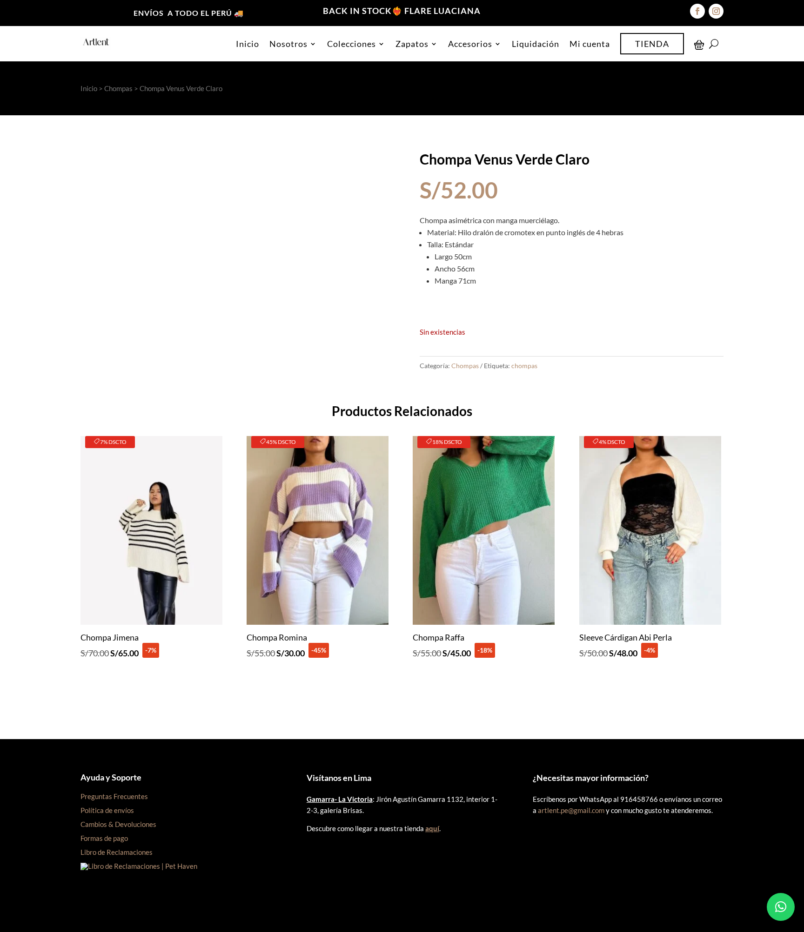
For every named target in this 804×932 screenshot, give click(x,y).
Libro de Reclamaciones (116, 852)
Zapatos (412, 44)
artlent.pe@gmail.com (571, 810)
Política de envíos (107, 810)
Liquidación (535, 44)
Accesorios (470, 44)
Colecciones (351, 44)
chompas (524, 366)
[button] (781, 907)
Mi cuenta (590, 44)
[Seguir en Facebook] (697, 11)
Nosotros (288, 44)
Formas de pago (104, 838)
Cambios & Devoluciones (118, 824)
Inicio (247, 44)
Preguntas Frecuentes (114, 796)
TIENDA (652, 44)
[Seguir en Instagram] (716, 11)
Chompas (118, 88)
